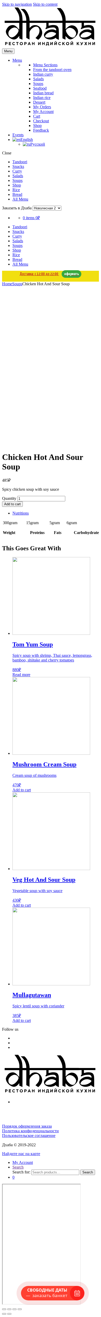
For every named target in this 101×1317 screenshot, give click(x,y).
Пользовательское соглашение (28, 1135)
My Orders (42, 107)
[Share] (9, 1309)
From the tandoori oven (52, 69)
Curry (17, 171)
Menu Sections (45, 65)
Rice (16, 190)
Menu (17, 60)
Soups (38, 83)
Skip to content (45, 4)
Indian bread (43, 93)
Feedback (41, 130)
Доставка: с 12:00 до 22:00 (49, 274)
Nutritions (20, 513)
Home (7, 284)
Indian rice (42, 97)
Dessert (39, 102)
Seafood (40, 88)
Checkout (41, 121)
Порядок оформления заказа (27, 1126)
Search (18, 1167)
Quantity (9, 498)
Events (18, 135)
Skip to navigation (17, 4)
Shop (37, 125)
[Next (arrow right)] (9, 1314)
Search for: (21, 1172)
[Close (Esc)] (4, 1309)
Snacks (18, 166)
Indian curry (43, 74)
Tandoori (19, 162)
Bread (17, 194)
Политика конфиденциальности (30, 1131)
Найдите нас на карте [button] (21, 1153)
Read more (21, 674)
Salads (38, 79)
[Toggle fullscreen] (14, 1309)
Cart (36, 116)
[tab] (55, 513)
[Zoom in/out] (20, 1309)
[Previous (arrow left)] (4, 1314)
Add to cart (12, 504)
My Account (43, 111)
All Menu (20, 199)
